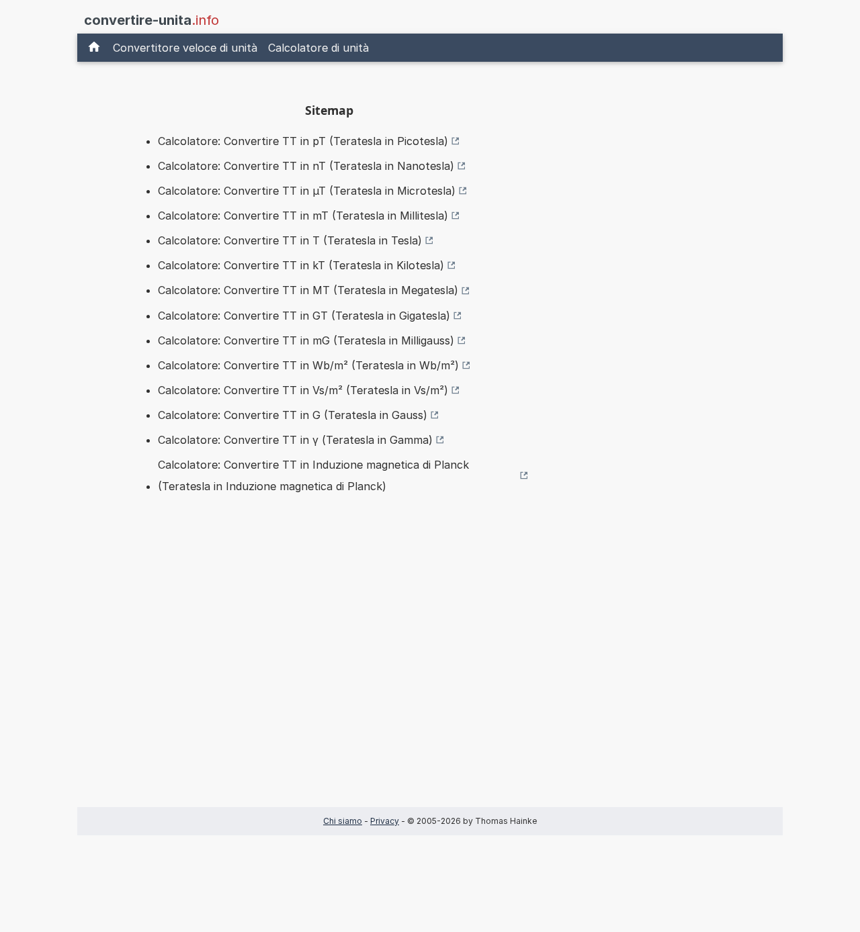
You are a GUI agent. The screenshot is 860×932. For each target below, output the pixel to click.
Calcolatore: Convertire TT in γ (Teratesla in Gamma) (295, 440)
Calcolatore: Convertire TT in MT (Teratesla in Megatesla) (308, 290)
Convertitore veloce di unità (185, 47)
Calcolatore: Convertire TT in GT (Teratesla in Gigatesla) (304, 315)
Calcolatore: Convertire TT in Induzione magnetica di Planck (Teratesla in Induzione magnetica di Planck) (313, 475)
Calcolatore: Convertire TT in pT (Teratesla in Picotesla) (303, 141)
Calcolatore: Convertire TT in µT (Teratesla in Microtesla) (307, 190)
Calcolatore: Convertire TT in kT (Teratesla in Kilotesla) (301, 265)
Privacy (384, 821)
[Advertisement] (329, 671)
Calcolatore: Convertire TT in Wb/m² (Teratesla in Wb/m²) (308, 365)
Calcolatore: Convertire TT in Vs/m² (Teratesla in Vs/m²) (303, 390)
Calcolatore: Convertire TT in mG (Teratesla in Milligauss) (306, 340)
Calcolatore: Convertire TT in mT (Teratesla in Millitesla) (303, 215)
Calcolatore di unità (318, 47)
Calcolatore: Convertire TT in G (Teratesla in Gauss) (292, 415)
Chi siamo (342, 821)
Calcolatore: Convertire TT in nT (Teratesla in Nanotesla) (306, 166)
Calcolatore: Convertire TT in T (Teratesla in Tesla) (290, 240)
